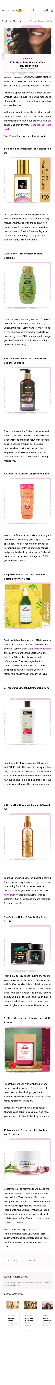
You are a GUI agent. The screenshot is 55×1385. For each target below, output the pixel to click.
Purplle (5, 21)
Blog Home (18, 21)
